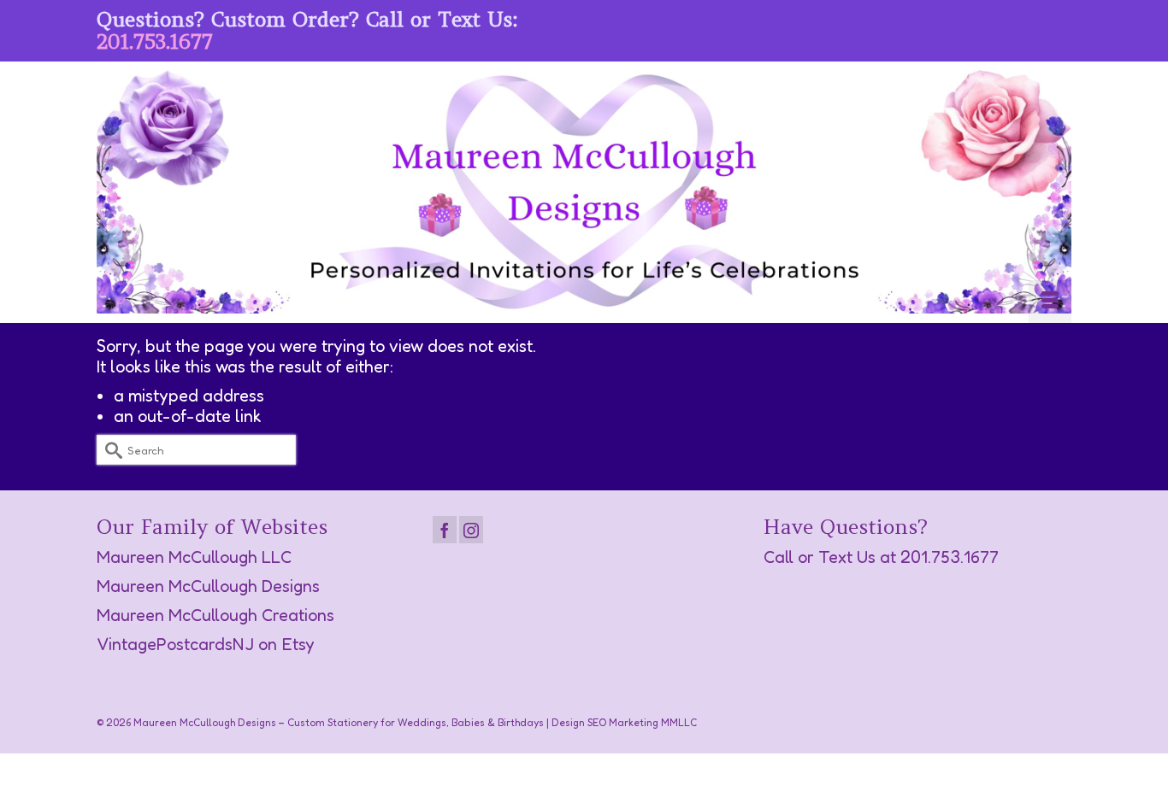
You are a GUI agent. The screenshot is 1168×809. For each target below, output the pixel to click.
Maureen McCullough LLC (194, 557)
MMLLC (679, 722)
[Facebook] (445, 529)
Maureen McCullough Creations (215, 615)
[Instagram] (471, 529)
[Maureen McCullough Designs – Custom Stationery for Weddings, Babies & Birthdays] (584, 192)
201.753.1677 (155, 41)
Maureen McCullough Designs (208, 586)
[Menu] (1050, 301)
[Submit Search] (109, 450)
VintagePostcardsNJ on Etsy (206, 644)
